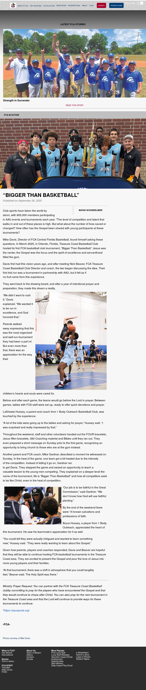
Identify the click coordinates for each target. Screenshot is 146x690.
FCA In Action (11, 114)
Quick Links (130, 3)
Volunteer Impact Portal (61, 656)
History (30, 654)
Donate (30, 659)
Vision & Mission (34, 652)
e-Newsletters (82, 652)
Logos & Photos (83, 656)
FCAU (4, 671)
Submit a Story (82, 654)
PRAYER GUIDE (116, 5)
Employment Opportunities (57, 660)
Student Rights (82, 658)
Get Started (7, 652)
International (7, 654)
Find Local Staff (58, 652)
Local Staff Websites (60, 654)
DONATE (101, 5)
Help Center (7, 669)
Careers (30, 656)
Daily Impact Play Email (61, 665)
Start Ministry (57, 663)
